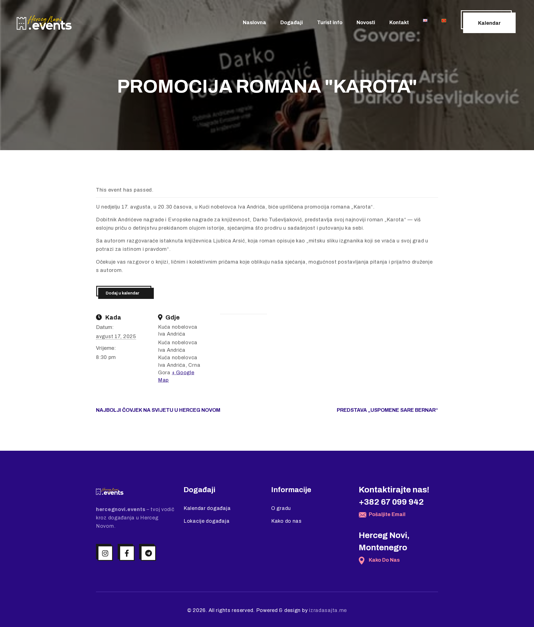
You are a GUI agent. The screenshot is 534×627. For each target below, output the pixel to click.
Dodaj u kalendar (122, 293)
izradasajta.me (328, 610)
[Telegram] (148, 553)
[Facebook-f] (127, 553)
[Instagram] (105, 553)
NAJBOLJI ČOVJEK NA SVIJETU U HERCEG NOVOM (158, 410)
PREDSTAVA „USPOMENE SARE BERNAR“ (387, 410)
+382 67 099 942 (391, 501)
